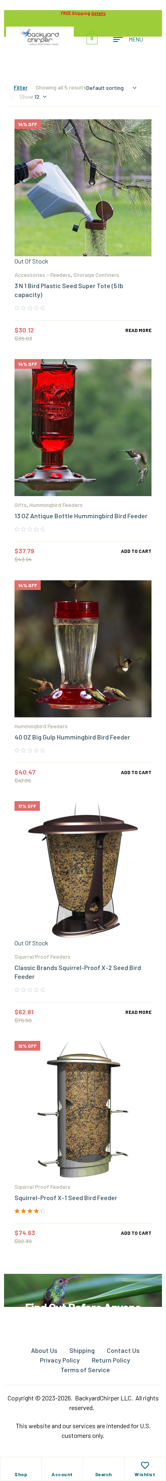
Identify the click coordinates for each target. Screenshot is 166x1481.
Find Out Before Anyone (83, 1307)
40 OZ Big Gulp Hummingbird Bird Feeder (72, 737)
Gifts (21, 504)
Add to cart (136, 551)
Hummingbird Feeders (56, 504)
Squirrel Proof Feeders (43, 956)
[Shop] (21, 1465)
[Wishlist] (145, 1465)
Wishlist (145, 1474)
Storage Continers (96, 274)
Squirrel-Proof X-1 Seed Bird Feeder (66, 1197)
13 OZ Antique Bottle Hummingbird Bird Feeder (81, 515)
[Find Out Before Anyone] (83, 1285)
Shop (21, 1474)
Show (26, 96)
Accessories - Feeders (43, 274)
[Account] (62, 1465)
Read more (138, 330)
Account (62, 1474)
